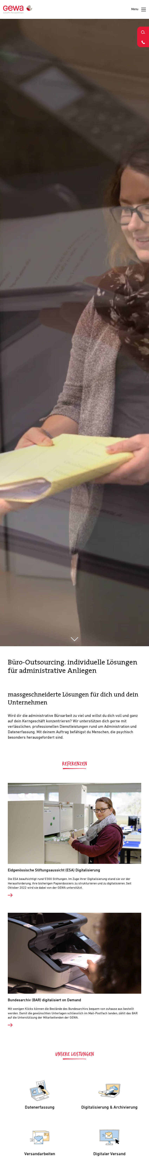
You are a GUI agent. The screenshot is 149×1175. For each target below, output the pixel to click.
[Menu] (143, 9)
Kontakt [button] (143, 42)
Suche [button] (143, 32)
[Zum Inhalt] (74, 639)
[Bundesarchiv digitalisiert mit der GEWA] (74, 1025)
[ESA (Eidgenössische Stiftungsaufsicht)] (74, 895)
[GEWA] (17, 9)
